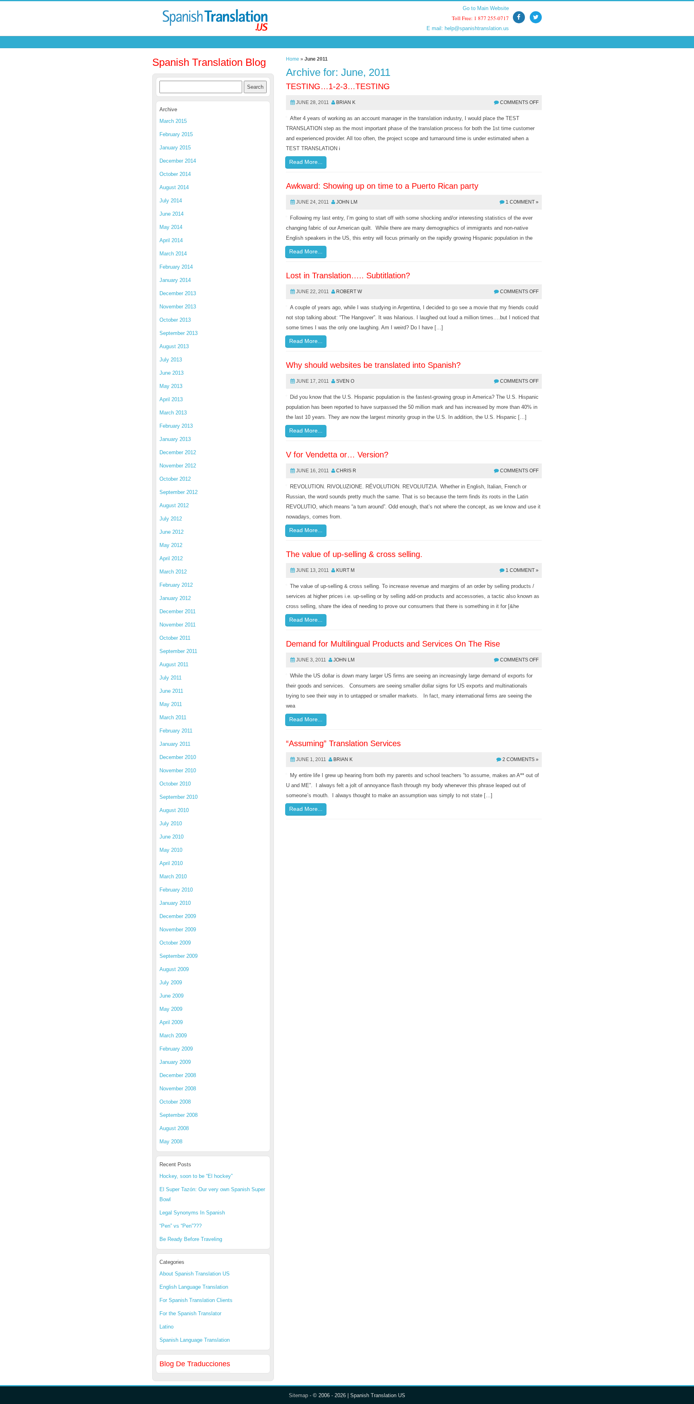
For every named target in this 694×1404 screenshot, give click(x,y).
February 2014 (176, 267)
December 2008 (177, 1075)
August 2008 (174, 1128)
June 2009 (171, 996)
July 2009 (170, 983)
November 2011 (177, 625)
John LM (346, 202)
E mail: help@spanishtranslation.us (468, 28)
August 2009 (174, 969)
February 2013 (176, 426)
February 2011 (175, 731)
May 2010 (170, 850)
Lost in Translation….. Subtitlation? (348, 275)
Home (292, 59)
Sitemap (298, 1395)
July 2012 (170, 519)
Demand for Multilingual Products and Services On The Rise (393, 643)
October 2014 (175, 174)
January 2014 (175, 280)
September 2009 (178, 956)
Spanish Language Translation (194, 1340)
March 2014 (173, 254)
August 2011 (173, 664)
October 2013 (175, 320)
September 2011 (178, 651)
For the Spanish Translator (190, 1313)
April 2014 (171, 240)
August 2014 (174, 187)
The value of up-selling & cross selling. (354, 554)
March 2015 (173, 121)
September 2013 (178, 333)
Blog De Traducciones (194, 1364)
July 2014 (170, 201)
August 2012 (174, 505)
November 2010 (177, 770)
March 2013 (173, 413)
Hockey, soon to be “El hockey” (196, 1176)
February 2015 (176, 134)
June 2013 (171, 373)
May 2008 (170, 1142)
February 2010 (176, 890)
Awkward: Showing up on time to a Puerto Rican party (382, 186)
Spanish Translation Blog (209, 62)
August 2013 (174, 346)
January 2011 (174, 744)
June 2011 (171, 691)
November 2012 (177, 466)
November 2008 (177, 1089)
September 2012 (178, 492)
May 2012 (170, 545)
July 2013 (170, 360)
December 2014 (177, 161)
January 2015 (175, 148)
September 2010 (178, 797)
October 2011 (174, 638)
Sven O (345, 381)
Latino (166, 1327)
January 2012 (175, 598)
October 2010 (175, 784)
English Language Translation (193, 1287)
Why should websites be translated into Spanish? (373, 365)
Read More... (306, 162)
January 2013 (175, 439)
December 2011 (177, 611)
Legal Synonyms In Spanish (192, 1213)
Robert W (349, 291)
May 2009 (170, 1009)
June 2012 (171, 532)
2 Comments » (520, 759)
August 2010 (174, 810)
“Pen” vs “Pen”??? (180, 1226)
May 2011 (170, 704)
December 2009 (177, 916)
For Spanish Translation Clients (196, 1300)
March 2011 (172, 717)
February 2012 (176, 585)
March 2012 (173, 572)
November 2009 (177, 929)
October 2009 (175, 943)
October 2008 (175, 1102)
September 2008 (178, 1115)
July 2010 (170, 823)
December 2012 (177, 452)
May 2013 (170, 386)
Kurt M (345, 570)
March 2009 (173, 1036)
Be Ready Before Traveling (190, 1239)
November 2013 (177, 307)
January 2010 (175, 903)
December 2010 (177, 757)
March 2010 (173, 876)
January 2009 (175, 1062)
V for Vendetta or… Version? (337, 454)
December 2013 (177, 293)
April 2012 (171, 558)
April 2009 (171, 1022)
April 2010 (171, 863)
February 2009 (176, 1049)
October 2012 (175, 479)
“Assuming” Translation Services (343, 743)
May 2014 (170, 227)
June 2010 (171, 837)
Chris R (346, 470)
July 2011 (170, 678)
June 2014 (171, 214)
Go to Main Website (486, 8)
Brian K (345, 102)
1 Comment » (522, 202)
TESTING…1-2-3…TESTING (338, 86)
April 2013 (171, 399)
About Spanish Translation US (194, 1274)
